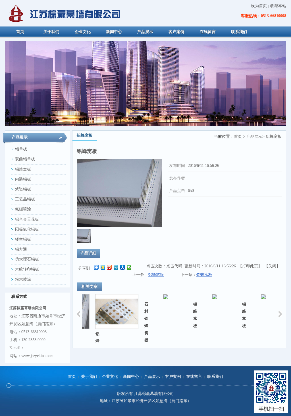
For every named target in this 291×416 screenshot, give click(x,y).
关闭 (272, 266)
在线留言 (194, 376)
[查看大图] (119, 193)
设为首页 (259, 6)
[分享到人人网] (122, 267)
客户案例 (173, 376)
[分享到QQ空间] (103, 267)
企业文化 (110, 376)
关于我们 (89, 376)
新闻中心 (131, 376)
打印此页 (250, 266)
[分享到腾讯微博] (116, 267)
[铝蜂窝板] (84, 241)
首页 (238, 136)
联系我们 (215, 376)
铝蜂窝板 (274, 136)
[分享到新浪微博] (109, 267)
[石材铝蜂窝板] (155, 296)
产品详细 (88, 253)
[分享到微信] (129, 267)
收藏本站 (278, 6)
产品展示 (254, 136)
